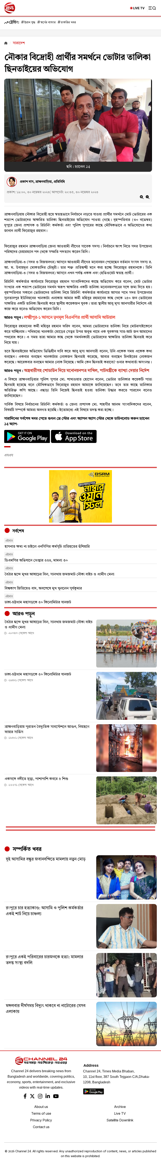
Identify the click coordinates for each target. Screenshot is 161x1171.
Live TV (120, 1113)
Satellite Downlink (119, 1120)
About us (41, 1107)
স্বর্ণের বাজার (48, 22)
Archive (120, 1107)
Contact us (41, 1127)
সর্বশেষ (17, 531)
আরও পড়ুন (23, 614)
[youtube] (56, 1096)
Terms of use (41, 1113)
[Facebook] (25, 1096)
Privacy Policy (41, 1120)
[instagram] (40, 1096)
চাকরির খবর (68, 22)
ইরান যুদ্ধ (29, 22)
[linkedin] (47, 1096)
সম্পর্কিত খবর (26, 849)
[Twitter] (32, 1096)
